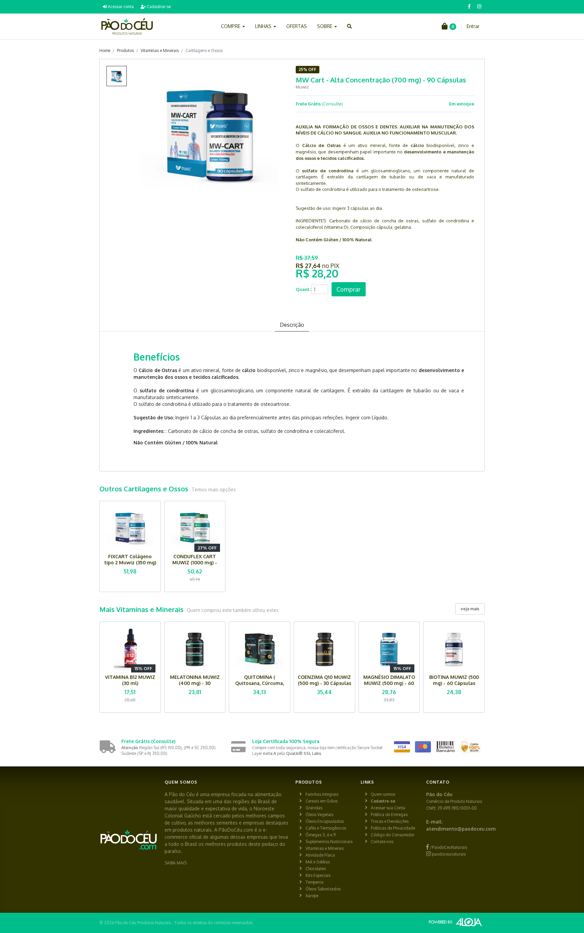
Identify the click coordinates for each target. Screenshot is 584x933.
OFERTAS (296, 26)
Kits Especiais (318, 875)
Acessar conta (120, 6)
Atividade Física (320, 855)
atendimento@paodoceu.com (461, 829)
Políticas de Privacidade (393, 828)
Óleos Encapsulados (325, 821)
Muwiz (302, 87)
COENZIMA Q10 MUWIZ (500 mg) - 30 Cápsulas (324, 680)
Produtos (125, 50)
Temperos (314, 882)
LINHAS (264, 26)
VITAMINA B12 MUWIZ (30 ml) (130, 680)
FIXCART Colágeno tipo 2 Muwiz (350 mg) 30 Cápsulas (130, 562)
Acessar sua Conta (388, 807)
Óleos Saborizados (323, 888)
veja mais (470, 608)
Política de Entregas (389, 814)
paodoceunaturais (448, 854)
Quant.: (303, 289)
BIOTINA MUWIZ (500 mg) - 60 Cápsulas (454, 680)
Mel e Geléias (318, 861)
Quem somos (383, 794)
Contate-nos (382, 841)
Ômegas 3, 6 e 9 (321, 834)
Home (104, 50)
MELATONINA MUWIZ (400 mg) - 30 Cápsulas (195, 683)
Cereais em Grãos (322, 801)
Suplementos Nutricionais (329, 841)
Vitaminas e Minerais (160, 50)
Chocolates (316, 868)
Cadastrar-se (158, 6)
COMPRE (231, 26)
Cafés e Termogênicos (326, 828)
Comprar (349, 289)
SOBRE (325, 26)
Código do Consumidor (392, 834)
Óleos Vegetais (319, 814)
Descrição (292, 324)
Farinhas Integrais (322, 794)
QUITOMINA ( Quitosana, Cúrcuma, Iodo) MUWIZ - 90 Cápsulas (259, 686)
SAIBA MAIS (176, 862)
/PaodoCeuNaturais (448, 847)
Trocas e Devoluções (390, 821)
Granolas (314, 807)
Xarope (312, 895)
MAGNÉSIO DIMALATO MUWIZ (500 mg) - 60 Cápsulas (389, 683)
